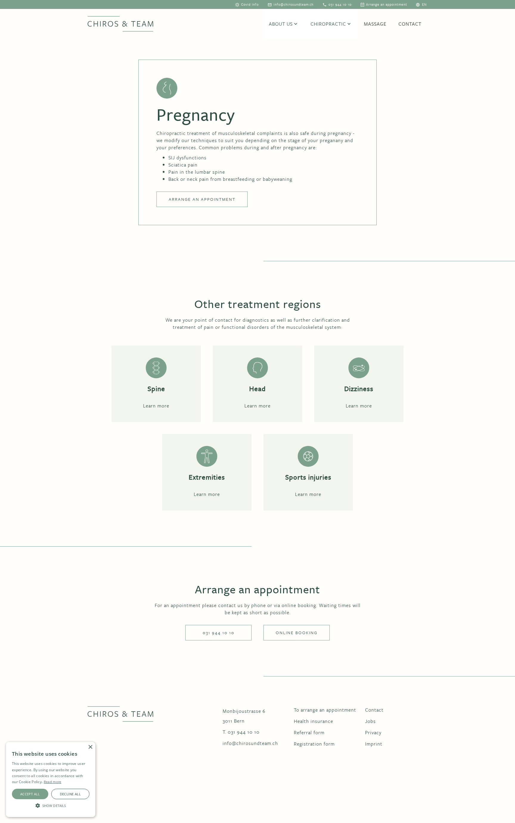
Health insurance (313, 721)
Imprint (373, 743)
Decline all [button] (70, 794)
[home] (120, 24)
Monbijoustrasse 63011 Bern (244, 715)
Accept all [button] (30, 794)
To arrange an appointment (325, 709)
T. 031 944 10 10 (241, 731)
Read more (52, 782)
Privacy (373, 732)
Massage (375, 23)
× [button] (90, 747)
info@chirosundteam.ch (250, 743)
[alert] (50, 779)
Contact (409, 23)
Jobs (370, 721)
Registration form (314, 743)
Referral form (309, 732)
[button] (424, 4)
